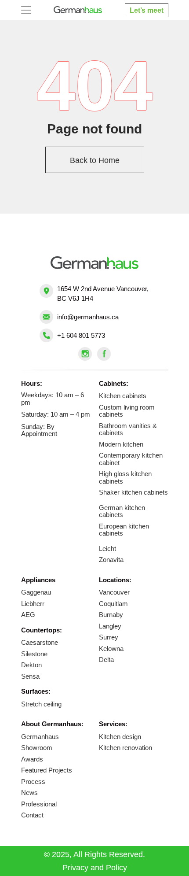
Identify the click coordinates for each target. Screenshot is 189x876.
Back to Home (95, 160)
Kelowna (111, 648)
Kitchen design (120, 736)
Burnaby (111, 614)
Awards (32, 759)
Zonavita (111, 559)
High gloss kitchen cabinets (125, 477)
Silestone (34, 654)
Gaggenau (36, 592)
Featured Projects (46, 770)
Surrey (108, 637)
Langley (110, 626)
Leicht (107, 548)
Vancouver (114, 592)
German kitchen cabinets (122, 511)
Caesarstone (39, 642)
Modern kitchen (121, 444)
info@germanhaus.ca (88, 317)
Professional (39, 804)
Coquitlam (113, 603)
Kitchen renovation (125, 747)
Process (33, 781)
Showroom (36, 747)
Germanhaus (40, 736)
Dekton (31, 665)
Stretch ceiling (41, 704)
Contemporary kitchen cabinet (131, 458)
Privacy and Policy (94, 868)
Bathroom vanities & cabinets (128, 429)
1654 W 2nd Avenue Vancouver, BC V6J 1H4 (103, 293)
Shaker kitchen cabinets (133, 492)
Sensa (30, 676)
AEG (28, 614)
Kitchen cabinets (122, 395)
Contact (32, 815)
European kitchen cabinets (124, 529)
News (29, 792)
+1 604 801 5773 (81, 335)
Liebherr (32, 603)
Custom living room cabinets (127, 410)
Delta (106, 659)
